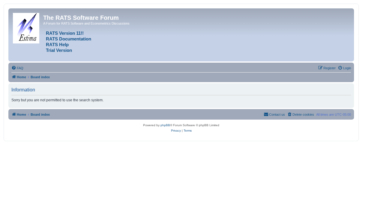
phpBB (165, 125)
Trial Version (59, 50)
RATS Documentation (68, 39)
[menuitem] (17, 68)
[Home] (26, 27)
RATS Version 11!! (65, 33)
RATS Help (57, 44)
